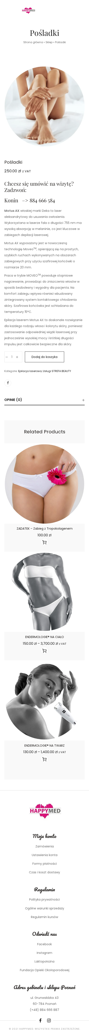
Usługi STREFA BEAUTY (57, 371)
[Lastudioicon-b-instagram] (48, 1020)
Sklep (49, 42)
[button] (44, 542)
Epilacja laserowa (30, 371)
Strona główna (33, 42)
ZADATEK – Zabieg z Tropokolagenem (45, 528)
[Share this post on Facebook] (7, 383)
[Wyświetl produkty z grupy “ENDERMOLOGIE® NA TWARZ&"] (44, 759)
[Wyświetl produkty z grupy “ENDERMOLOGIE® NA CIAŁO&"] (44, 650)
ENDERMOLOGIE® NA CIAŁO (44, 637)
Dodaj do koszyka (44, 357)
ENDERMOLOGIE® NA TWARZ (44, 745)
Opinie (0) (13, 399)
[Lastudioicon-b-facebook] (40, 1020)
